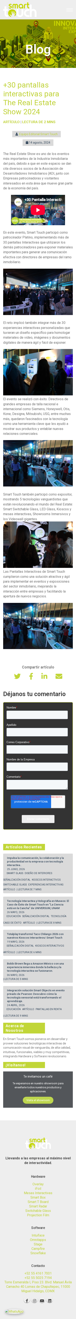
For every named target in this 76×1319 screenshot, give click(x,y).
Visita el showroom (38, 1100)
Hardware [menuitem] (38, 1177)
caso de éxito (12, 922)
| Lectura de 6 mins (29, 952)
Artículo (9, 889)
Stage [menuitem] (38, 1244)
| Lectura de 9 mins (15, 1015)
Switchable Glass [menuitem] (38, 1211)
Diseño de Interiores (39, 873)
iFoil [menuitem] (38, 1189)
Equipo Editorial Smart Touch (38, 134)
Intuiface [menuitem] (38, 1235)
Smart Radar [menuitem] (38, 1206)
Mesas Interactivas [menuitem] (38, 1193)
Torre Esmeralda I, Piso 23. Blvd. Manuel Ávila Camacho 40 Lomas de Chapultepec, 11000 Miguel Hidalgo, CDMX (38, 1286)
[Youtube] (42, 1299)
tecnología (59, 916)
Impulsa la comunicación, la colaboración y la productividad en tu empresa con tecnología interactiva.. (35, 861)
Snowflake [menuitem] (38, 1253)
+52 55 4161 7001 (38, 1273)
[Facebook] (27, 1299)
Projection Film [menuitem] (38, 1215)
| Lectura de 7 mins (29, 889)
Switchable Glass (15, 884)
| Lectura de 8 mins (49, 922)
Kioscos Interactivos (46, 879)
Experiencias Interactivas (46, 884)
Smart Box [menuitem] (38, 1197)
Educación (14, 916)
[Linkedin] (49, 1299)
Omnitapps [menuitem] (38, 1240)
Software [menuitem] (38, 1228)
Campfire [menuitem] (38, 1249)
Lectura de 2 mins (39, 122)
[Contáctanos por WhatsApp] (14, 1311)
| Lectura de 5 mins (15, 979)
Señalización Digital (17, 879)
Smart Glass (15, 873)
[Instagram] (34, 1299)
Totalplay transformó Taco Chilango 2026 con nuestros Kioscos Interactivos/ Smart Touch (35, 935)
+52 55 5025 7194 (38, 1278)
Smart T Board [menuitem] (38, 1202)
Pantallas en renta (49, 1009)
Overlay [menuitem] (38, 1184)
